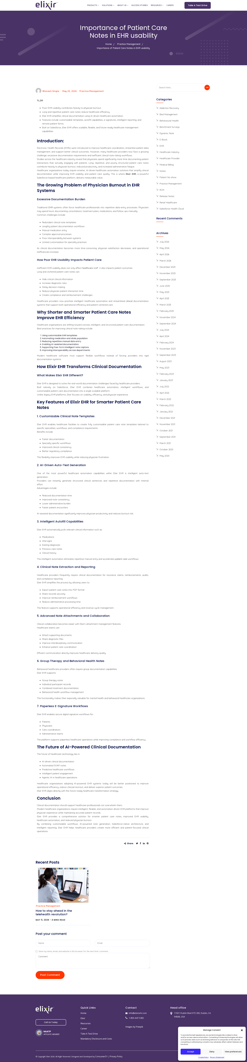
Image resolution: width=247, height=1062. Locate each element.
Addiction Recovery (169, 108)
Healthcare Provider (170, 158)
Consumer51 (101, 1056)
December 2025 (167, 267)
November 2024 (168, 317)
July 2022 (164, 386)
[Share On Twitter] (137, 843)
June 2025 (165, 286)
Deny (211, 1051)
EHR (162, 146)
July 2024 (164, 330)
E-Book (163, 139)
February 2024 (167, 342)
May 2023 (164, 367)
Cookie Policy (203, 1057)
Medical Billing (167, 164)
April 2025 (164, 298)
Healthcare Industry (169, 152)
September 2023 (168, 355)
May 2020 (164, 455)
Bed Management (169, 114)
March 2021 (165, 443)
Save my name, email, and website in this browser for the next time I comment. (73, 951)
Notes (163, 171)
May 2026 (164, 248)
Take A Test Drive (197, 5)
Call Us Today (51, 1022)
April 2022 (164, 392)
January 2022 (166, 411)
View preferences (233, 1051)
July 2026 (164, 241)
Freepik (139, 1026)
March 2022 (165, 399)
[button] (242, 1030)
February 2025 (167, 311)
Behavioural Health (169, 120)
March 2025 (165, 304)
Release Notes (167, 196)
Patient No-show (168, 177)
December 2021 (167, 418)
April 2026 (164, 254)
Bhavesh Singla (51, 91)
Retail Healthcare (168, 202)
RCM (162, 190)
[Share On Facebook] (141, 843)
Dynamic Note (167, 133)
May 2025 (164, 292)
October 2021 (166, 430)
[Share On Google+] (148, 843)
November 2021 (167, 424)
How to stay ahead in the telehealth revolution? (54, 912)
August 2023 (166, 361)
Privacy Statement (217, 1057)
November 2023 (168, 348)
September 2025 (168, 279)
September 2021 (168, 436)
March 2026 (165, 260)
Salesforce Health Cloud (172, 208)
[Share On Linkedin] (144, 843)
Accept (190, 1051)
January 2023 (166, 380)
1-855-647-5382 (136, 1018)
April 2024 (164, 336)
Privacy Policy (116, 1056)
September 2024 (168, 323)
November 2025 (168, 273)
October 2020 (166, 449)
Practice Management (92, 91)
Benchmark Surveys (169, 127)
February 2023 (167, 374)
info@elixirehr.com (138, 1013)
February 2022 (167, 405)
